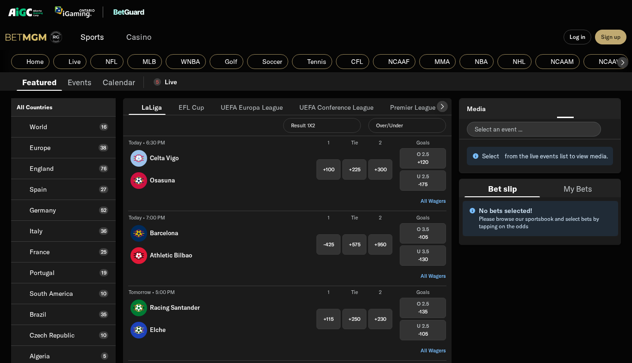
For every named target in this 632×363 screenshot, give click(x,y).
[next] (442, 106)
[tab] (39, 81)
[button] (622, 62)
